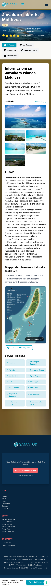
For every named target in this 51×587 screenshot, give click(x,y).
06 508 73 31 (8, 542)
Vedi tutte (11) (40, 102)
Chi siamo (6, 504)
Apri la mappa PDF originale (19, 348)
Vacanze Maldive (8, 519)
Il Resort (10, 45)
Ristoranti (11, 50)
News (4, 501)
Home (4, 30)
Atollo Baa (6, 529)
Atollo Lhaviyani (8, 532)
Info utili (5, 509)
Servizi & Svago (30, 50)
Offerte (4, 496)
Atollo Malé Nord (8, 527)
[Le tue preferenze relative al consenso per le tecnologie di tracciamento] (46, 582)
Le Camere (27, 45)
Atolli (4, 499)
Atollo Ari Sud (7, 524)
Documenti (12, 56)
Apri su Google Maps (25, 475)
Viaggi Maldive (7, 522)
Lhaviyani (20, 30)
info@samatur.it (9, 545)
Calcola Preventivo (38, 582)
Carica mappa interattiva (25, 470)
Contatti (5, 506)
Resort (11, 30)
